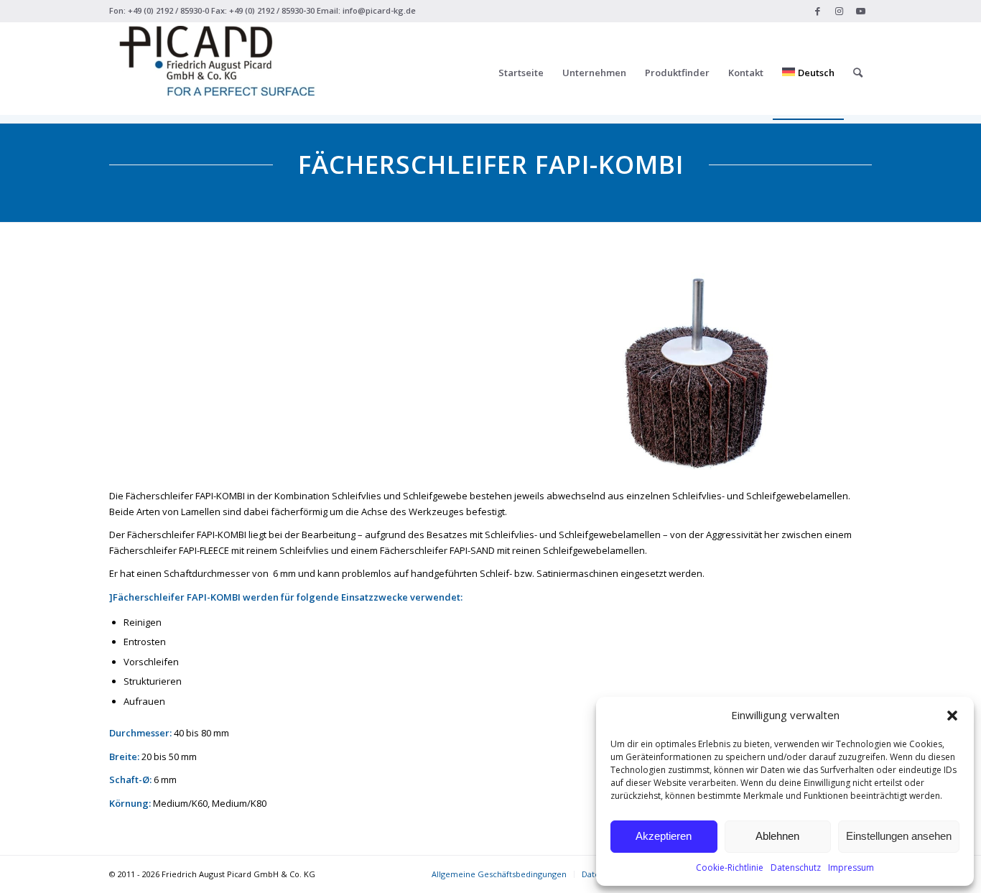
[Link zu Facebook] (817, 11)
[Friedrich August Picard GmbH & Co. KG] (217, 72)
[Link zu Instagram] (839, 11)
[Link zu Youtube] (861, 11)
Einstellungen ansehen (899, 836)
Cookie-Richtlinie (729, 867)
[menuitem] (521, 72)
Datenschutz (796, 867)
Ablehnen (777, 836)
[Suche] (858, 72)
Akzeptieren (664, 836)
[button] (952, 715)
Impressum (851, 867)
